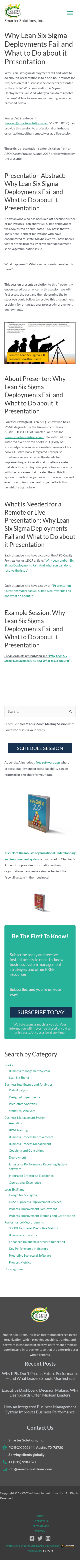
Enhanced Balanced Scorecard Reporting (37, 1242)
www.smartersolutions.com (24, 437)
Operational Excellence (25, 1182)
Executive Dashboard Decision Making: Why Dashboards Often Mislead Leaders (40, 1393)
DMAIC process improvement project (35, 1202)
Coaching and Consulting (26, 1150)
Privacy (40, 1531)
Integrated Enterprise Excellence (31, 1175)
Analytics (15, 1123)
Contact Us (40, 1521)
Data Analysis (18, 1090)
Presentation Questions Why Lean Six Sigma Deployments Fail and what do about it (37, 590)
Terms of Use (40, 1526)
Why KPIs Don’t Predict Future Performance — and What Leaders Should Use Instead (40, 1376)
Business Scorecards (23, 1235)
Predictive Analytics (23, 1104)
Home (40, 1516)
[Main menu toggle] (70, 13)
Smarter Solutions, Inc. (24, 20)
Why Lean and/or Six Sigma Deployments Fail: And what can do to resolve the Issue (39, 565)
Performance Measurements (24, 1222)
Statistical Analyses (22, 1111)
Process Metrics (20, 1262)
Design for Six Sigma (23, 1195)
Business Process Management (30, 1144)
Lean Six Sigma (19, 1077)
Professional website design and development (33, 1545)
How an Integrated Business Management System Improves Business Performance (40, 1409)
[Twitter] (40, 1538)
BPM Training (18, 1130)
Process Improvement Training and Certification (42, 1215)
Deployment (17, 1157)
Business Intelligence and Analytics (28, 1084)
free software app (48, 762)
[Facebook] (32, 1538)
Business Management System (29, 1071)
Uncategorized (14, 1269)
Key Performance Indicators (28, 1248)
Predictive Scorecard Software (30, 1255)
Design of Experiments (24, 1097)
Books (8, 1065)
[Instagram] (48, 1538)
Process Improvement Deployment (33, 1209)
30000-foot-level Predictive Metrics (33, 1228)
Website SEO (34, 1550)
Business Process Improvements (31, 1137)
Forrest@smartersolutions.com (26, 123)
